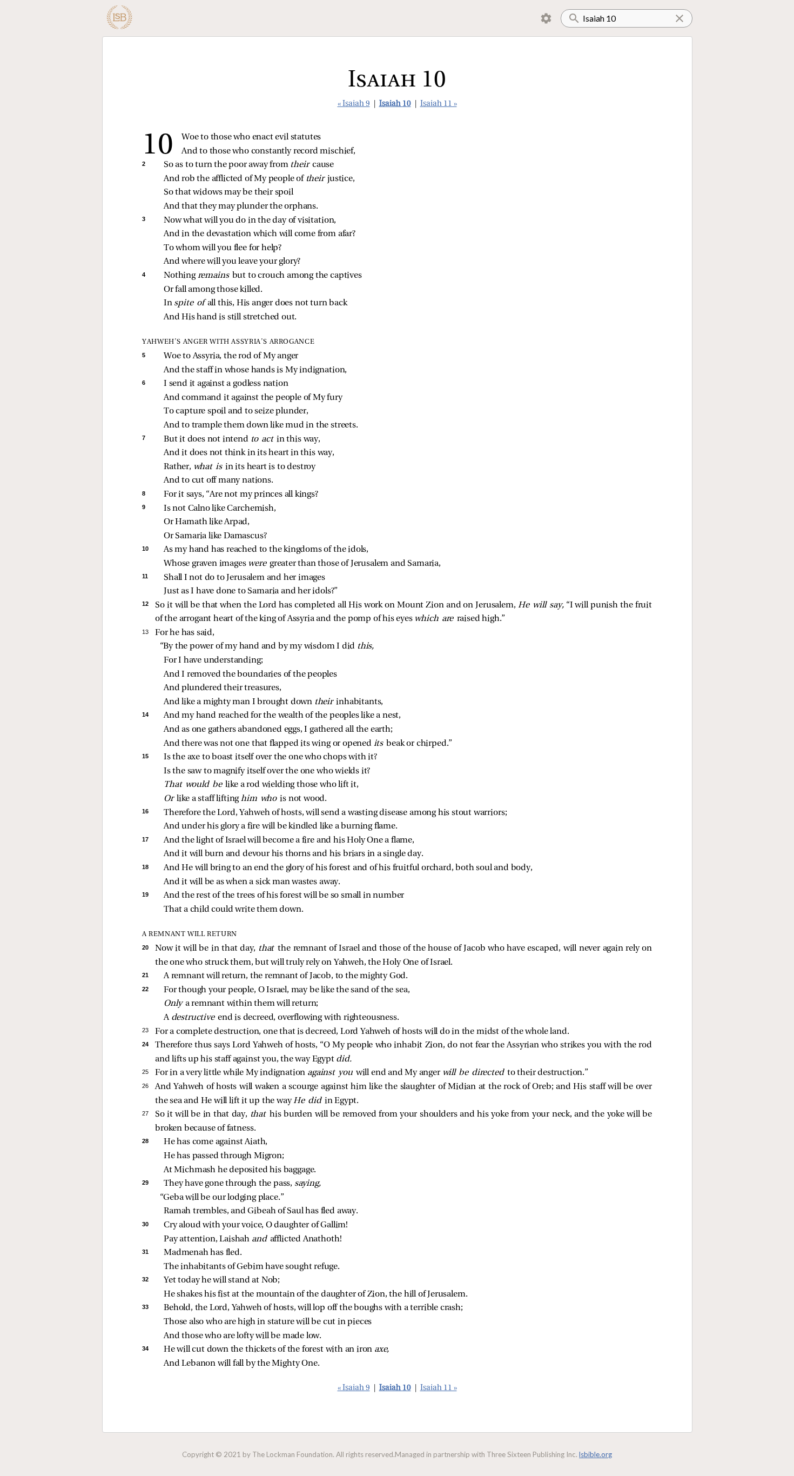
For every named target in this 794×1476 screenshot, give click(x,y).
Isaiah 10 (395, 104)
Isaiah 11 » (438, 104)
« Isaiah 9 (354, 104)
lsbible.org (595, 1454)
